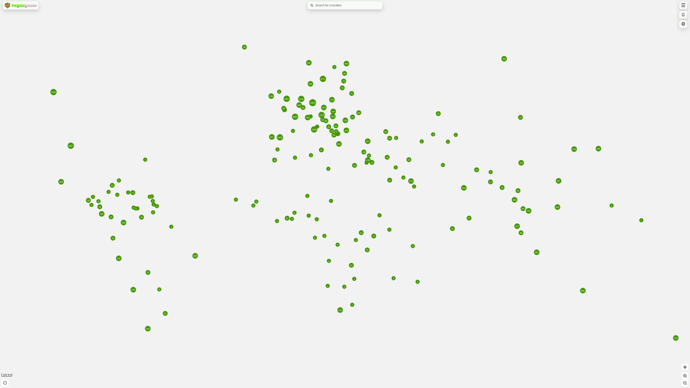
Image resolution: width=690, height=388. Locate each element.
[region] (345, 194)
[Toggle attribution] (5, 383)
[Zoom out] (685, 383)
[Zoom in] (685, 375)
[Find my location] (685, 367)
